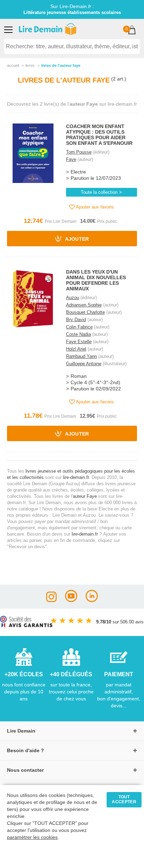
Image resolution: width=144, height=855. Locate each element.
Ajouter (76, 239)
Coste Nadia (78, 334)
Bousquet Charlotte (85, 312)
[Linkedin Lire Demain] (92, 600)
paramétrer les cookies (32, 837)
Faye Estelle (79, 341)
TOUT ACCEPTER (124, 799)
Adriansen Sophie (84, 305)
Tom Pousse (79, 152)
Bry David (76, 319)
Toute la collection (99, 192)
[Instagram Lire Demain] (51, 600)
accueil (13, 65)
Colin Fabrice (79, 327)
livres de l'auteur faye (60, 65)
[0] (132, 31)
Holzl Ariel (76, 349)
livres (30, 65)
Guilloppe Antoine (83, 363)
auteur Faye (85, 496)
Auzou (72, 297)
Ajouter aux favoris (94, 207)
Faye (71, 159)
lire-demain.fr (76, 477)
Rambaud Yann (81, 356)
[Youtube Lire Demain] (71, 600)
